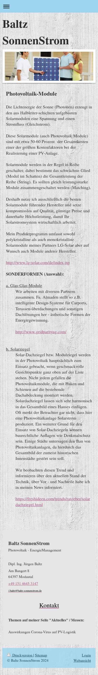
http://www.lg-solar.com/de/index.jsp (38, 262)
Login (86, 655)
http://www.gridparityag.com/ (40, 331)
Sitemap (41, 655)
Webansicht (82, 660)
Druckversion (22, 655)
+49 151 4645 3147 (23, 583)
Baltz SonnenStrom (35, 31)
